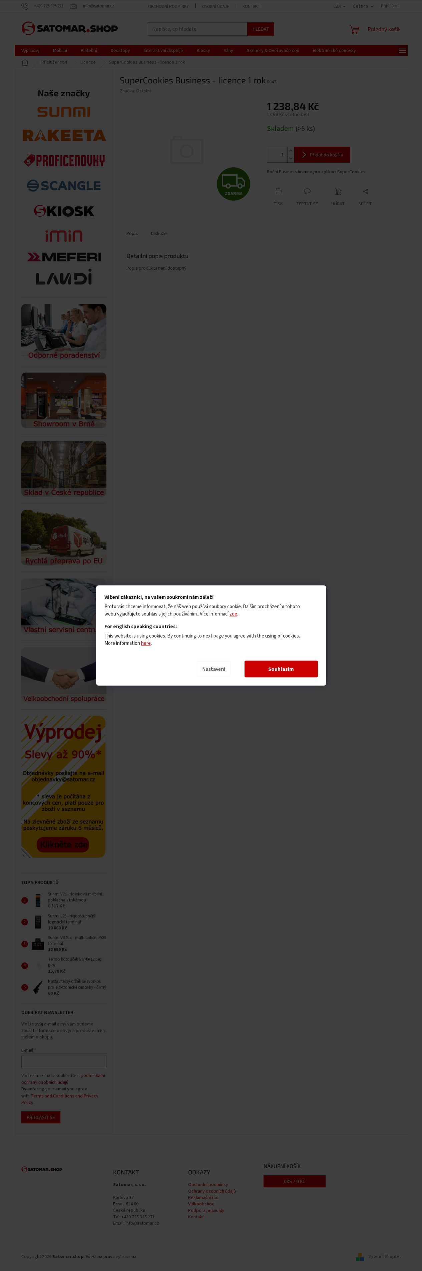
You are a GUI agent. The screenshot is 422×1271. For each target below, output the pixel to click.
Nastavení (213, 669)
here (146, 643)
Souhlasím (281, 669)
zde (233, 614)
